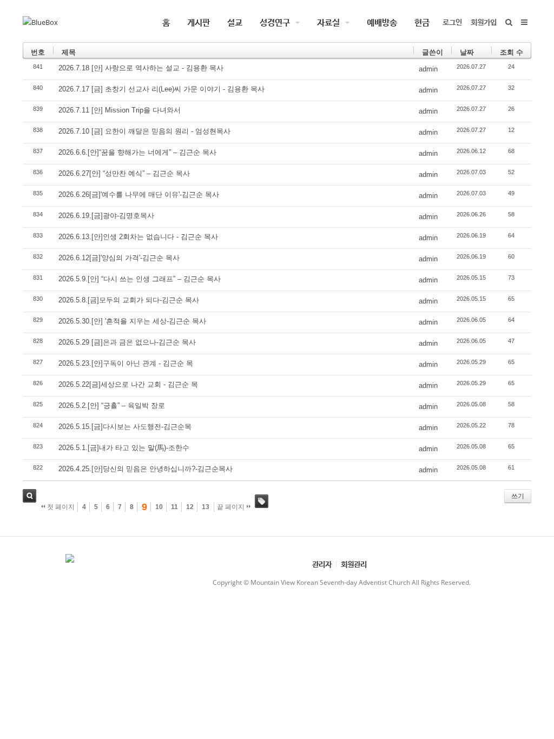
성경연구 (275, 22)
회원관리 (354, 564)
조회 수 (511, 52)
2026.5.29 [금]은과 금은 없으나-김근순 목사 (127, 342)
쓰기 (517, 496)
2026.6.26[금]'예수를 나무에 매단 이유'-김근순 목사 (138, 194)
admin (428, 69)
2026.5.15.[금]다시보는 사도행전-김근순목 (125, 427)
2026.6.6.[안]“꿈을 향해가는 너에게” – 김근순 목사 (137, 152)
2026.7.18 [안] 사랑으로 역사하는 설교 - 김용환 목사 (140, 68)
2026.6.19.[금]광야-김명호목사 (106, 216)
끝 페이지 (231, 507)
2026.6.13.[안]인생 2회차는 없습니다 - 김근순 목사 (138, 237)
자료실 (328, 22)
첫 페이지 (60, 507)
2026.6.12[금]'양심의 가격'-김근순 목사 (119, 258)
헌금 (422, 22)
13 (205, 507)
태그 (261, 501)
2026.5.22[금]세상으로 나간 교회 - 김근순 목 (128, 384)
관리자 (322, 564)
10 (159, 507)
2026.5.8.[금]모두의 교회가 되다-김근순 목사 (128, 300)
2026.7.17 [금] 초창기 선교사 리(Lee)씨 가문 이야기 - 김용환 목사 (161, 89)
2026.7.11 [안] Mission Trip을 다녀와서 (119, 110)
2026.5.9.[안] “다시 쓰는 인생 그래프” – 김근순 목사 (139, 279)
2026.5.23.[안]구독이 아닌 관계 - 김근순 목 (125, 363)
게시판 (198, 22)
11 (174, 507)
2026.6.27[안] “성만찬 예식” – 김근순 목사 (124, 173)
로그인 (452, 22)
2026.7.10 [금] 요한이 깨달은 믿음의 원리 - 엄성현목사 (144, 131)
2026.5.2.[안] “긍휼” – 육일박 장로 (111, 405)
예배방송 (382, 22)
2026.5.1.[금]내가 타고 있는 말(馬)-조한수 (123, 448)
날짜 (467, 52)
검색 (29, 496)
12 (190, 507)
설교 (234, 22)
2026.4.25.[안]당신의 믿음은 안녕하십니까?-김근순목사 (145, 469)
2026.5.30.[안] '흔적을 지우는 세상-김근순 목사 (132, 321)
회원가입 (484, 22)
